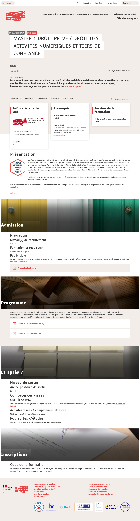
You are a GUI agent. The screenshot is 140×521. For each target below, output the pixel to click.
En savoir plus (73, 86)
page (50, 471)
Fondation (87, 3)
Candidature (27, 268)
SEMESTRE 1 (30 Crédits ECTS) (31, 324)
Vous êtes (98, 3)
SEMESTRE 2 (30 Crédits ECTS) (31, 333)
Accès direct (112, 3)
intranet (9, 3)
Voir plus (14, 193)
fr (77, 3)
